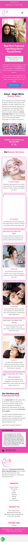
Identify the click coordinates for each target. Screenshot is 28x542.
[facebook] (10, 2)
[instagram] (12, 2)
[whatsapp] (15, 2)
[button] (3, 539)
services (6, 401)
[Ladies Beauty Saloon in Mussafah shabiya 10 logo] (5, 9)
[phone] (17, 2)
